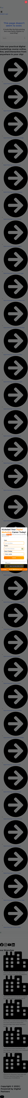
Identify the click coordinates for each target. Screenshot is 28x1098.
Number (6, 545)
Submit (14, 557)
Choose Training (8, 551)
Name (5, 540)
